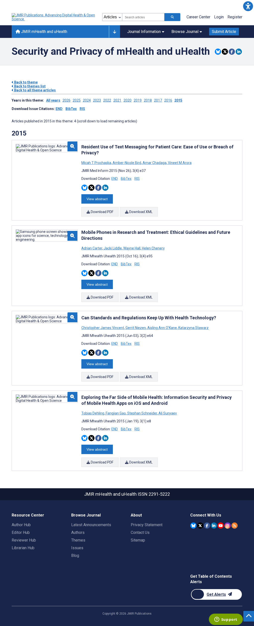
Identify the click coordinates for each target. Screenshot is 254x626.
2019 (138, 100)
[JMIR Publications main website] (54, 17)
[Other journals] (114, 32)
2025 (77, 100)
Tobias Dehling (93, 413)
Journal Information (144, 31)
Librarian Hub (23, 547)
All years (53, 100)
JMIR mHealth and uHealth (43, 31)
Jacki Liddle (113, 248)
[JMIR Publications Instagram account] (227, 525)
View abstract (97, 199)
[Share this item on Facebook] (232, 52)
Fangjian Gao (116, 413)
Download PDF (101, 212)
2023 (97, 100)
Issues (77, 547)
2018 (148, 100)
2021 (117, 100)
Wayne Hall (132, 248)
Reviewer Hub (24, 540)
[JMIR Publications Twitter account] (200, 525)
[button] (248, 6)
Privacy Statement (146, 524)
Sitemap (138, 540)
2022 (107, 100)
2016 (168, 100)
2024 (87, 100)
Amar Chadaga (154, 163)
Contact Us (140, 532)
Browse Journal (184, 31)
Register (234, 17)
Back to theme (25, 82)
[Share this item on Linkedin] (239, 52)
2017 (158, 100)
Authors (78, 532)
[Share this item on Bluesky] (218, 52)
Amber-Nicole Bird (127, 163)
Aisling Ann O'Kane (162, 328)
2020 (127, 100)
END (59, 109)
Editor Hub (21, 532)
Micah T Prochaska (96, 163)
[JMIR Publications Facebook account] (207, 525)
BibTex (71, 109)
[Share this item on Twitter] (225, 52)
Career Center (198, 17)
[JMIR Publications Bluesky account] (193, 525)
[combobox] (143, 17)
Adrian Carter (92, 248)
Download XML (140, 212)
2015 (178, 100)
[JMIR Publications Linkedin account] (214, 525)
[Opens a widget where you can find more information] (226, 620)
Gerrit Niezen (136, 328)
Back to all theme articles (34, 90)
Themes (78, 540)
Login (219, 17)
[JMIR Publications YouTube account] (221, 525)
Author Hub (21, 524)
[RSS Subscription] (234, 525)
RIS (82, 109)
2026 (66, 100)
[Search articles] (172, 17)
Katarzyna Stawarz (193, 328)
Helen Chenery (153, 248)
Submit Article (224, 31)
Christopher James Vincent (103, 328)
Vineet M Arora (179, 163)
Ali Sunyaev (167, 413)
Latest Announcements (91, 524)
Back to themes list (29, 86)
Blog (75, 555)
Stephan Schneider (142, 413)
